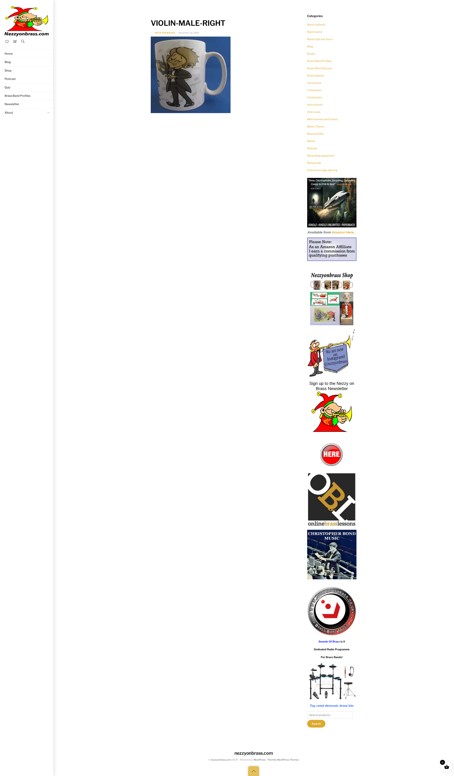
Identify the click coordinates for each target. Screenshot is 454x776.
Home (9, 53)
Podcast (10, 79)
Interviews (313, 112)
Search (316, 723)
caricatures (314, 83)
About (9, 112)
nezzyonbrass (165, 32)
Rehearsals (314, 163)
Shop (8, 70)
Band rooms (314, 32)
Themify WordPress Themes (283, 759)
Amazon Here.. (343, 232)
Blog (8, 62)
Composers (314, 90)
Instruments (315, 104)
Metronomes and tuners (322, 119)
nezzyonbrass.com (221, 759)
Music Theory (315, 126)
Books (311, 53)
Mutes (311, 141)
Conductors (314, 97)
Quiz (7, 87)
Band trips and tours (320, 39)
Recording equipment (320, 155)
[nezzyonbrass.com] (26, 20)
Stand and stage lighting (322, 170)
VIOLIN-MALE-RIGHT (188, 23)
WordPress (259, 759)
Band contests (316, 24)
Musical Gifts (315, 133)
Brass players (315, 75)
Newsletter (12, 104)
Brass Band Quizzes (319, 68)
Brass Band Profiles (17, 95)
